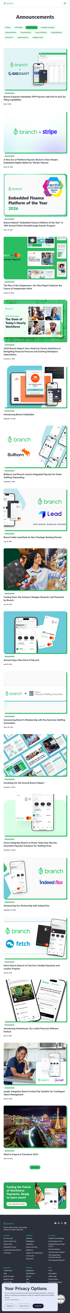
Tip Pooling (7, 1253)
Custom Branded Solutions (12, 1250)
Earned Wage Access (55, 1241)
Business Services (31, 1247)
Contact (28, 1276)
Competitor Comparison (47, 27)
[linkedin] (65, 1223)
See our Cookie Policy (12, 1300)
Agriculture (29, 1259)
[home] (9, 3)
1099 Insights (18, 27)
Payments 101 (9, 37)
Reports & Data (8, 1279)
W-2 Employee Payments (56, 1260)
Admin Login (52, 1276)
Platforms (29, 1238)
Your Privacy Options (55, 1282)
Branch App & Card (10, 1241)
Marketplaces (30, 1241)
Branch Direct (8, 1244)
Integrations (30, 1271)
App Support (52, 1273)
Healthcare (29, 1250)
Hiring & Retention (56, 32)
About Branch (30, 1273)
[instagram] (59, 1223)
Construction (30, 1256)
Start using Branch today (16, 1204)
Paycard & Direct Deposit (56, 1252)
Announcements (31, 27)
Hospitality (29, 1244)
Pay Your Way (8, 1238)
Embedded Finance (10, 1247)
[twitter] (62, 1223)
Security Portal (53, 1279)
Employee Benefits (10, 32)
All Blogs (7, 27)
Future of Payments (41, 32)
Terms (50, 1271)
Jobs (27, 1279)
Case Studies (8, 1282)
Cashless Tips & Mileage (56, 1238)
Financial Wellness (26, 32)
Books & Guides (9, 1276)
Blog (5, 1273)
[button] (64, 3)
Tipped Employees (23, 37)
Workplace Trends (38, 37)
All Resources (8, 1271)
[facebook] (55, 1223)
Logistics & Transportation (34, 1253)
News (28, 1282)
